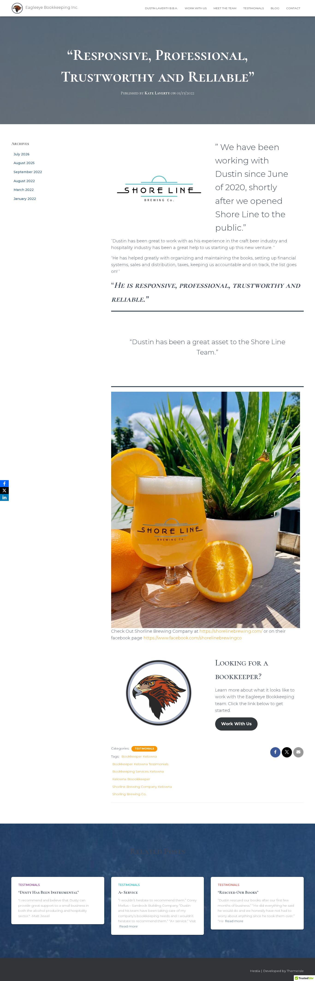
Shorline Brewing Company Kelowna (142, 787)
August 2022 (24, 181)
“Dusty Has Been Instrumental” (48, 892)
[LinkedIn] (4, 497)
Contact (293, 8)
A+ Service (128, 892)
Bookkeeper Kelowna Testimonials (140, 764)
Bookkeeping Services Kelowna (138, 771)
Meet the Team (225, 8)
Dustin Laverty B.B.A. (161, 8)
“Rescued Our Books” (238, 892)
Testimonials (253, 8)
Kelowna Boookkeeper (131, 779)
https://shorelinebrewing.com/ (230, 631)
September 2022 (28, 172)
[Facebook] (4, 483)
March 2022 (24, 190)
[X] (4, 490)
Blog (275, 8)
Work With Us (196, 8)
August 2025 (24, 163)
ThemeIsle (295, 971)
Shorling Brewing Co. (129, 794)
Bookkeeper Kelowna (139, 756)
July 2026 (22, 154)
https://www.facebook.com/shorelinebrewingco (192, 638)
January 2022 (25, 199)
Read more (128, 926)
